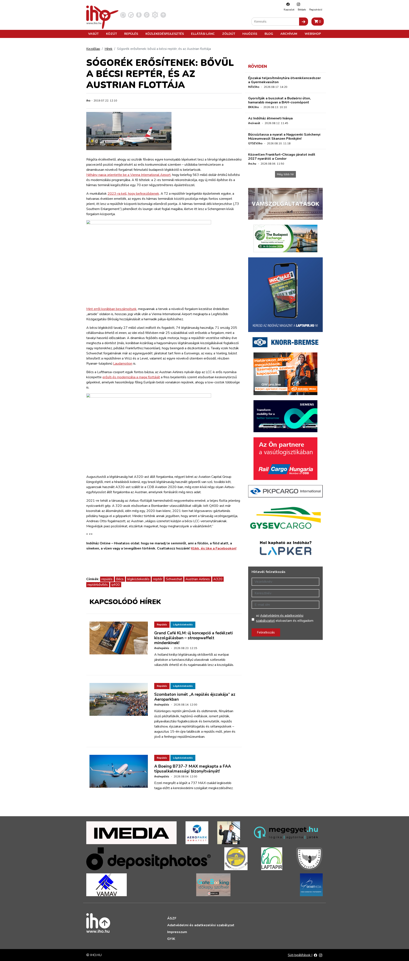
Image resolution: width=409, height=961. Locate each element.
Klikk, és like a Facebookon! (213, 548)
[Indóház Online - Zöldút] (147, 14)
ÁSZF (171, 918)
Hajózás (249, 34)
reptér (157, 579)
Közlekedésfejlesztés (164, 34)
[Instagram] (297, 4)
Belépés (302, 9)
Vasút (93, 34)
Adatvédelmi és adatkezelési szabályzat (200, 925)
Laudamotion (122, 363)
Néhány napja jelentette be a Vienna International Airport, (128, 174)
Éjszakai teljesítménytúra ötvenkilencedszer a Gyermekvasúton (284, 80)
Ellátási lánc (203, 34)
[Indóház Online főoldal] (163, 14)
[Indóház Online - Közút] (131, 14)
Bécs (120, 579)
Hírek (108, 48)
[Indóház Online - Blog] (139, 14)
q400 (115, 584)
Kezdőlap (93, 48)
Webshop (313, 34)
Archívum (288, 34)
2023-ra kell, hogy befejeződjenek (133, 193)
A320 (217, 579)
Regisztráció (315, 9)
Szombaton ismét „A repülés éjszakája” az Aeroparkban (194, 697)
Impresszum (177, 932)
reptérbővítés (98, 584)
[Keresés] (303, 21)
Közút (111, 34)
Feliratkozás (266, 632)
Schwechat (174, 579)
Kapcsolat (289, 9)
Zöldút (228, 34)
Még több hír (285, 174)
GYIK (171, 938)
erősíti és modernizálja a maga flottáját (131, 377)
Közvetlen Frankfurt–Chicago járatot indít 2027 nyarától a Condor (281, 156)
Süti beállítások (299, 955)
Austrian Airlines (198, 579)
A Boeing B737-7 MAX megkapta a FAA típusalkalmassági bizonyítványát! (192, 769)
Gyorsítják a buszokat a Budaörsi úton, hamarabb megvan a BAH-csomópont (279, 100)
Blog (269, 34)
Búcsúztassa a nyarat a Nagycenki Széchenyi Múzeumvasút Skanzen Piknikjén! (284, 136)
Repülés (131, 34)
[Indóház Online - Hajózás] (155, 14)
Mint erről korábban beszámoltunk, (111, 309)
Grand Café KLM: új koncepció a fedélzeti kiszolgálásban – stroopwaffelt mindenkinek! (193, 638)
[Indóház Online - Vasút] (123, 14)
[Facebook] (287, 4)
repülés (106, 579)
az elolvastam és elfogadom (284, 618)
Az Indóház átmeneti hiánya (270, 118)
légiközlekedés (138, 579)
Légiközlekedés (183, 624)
